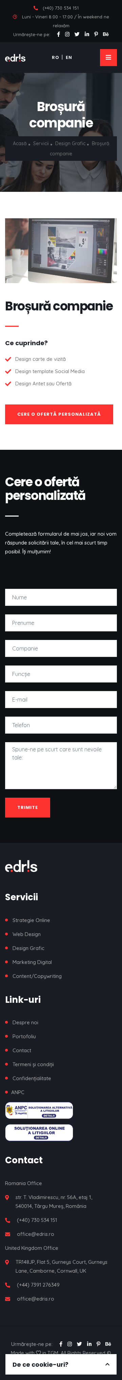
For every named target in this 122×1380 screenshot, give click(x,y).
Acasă (20, 143)
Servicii (41, 143)
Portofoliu (24, 1036)
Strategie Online (31, 920)
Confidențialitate (32, 1078)
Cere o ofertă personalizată (59, 414)
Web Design (27, 934)
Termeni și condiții (33, 1064)
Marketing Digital (32, 962)
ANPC (17, 1092)
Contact (22, 1050)
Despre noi (25, 1022)
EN (69, 57)
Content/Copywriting (37, 976)
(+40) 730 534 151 (61, 8)
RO (55, 57)
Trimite (27, 807)
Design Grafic (71, 143)
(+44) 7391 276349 (38, 1285)
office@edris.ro (35, 1234)
